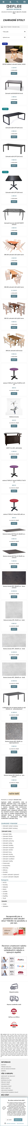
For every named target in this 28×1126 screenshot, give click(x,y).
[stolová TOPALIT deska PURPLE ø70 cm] (14, 381)
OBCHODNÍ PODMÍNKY (7, 1090)
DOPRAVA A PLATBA (6, 1080)
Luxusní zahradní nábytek (11, 877)
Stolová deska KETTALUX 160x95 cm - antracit (14, 534)
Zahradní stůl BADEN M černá (14, 93)
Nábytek (5, 887)
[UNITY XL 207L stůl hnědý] (14, 446)
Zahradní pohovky (8, 841)
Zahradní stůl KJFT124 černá (14, 156)
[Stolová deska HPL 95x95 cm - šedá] (14, 618)
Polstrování (6, 863)
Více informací (20, 1123)
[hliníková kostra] (14, 414)
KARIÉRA (3, 1070)
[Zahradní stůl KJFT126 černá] (14, 125)
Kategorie (4, 880)
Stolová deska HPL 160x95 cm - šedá (14, 648)
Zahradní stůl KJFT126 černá (14, 127)
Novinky (5, 885)
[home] (14, 9)
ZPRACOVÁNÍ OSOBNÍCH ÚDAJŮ (9, 1092)
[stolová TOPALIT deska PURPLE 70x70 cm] (14, 478)
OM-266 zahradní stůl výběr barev (14, 287)
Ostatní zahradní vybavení (11, 874)
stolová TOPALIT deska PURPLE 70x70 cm (14, 481)
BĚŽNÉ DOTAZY (5, 1078)
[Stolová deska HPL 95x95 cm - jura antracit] (14, 773)
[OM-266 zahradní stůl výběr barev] (14, 285)
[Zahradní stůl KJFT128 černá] (14, 190)
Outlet (4, 904)
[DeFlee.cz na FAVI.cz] (14, 1014)
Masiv (4, 889)
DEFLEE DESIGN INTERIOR (8, 1068)
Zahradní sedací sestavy (10, 826)
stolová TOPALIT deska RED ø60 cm (14, 514)
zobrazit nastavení (11, 1123)
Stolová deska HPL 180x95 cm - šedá (14, 677)
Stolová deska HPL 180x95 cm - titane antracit (14, 587)
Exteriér (4, 901)
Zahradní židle (7, 834)
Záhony (5, 870)
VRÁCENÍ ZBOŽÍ (5, 1084)
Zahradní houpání (8, 847)
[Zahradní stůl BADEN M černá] (14, 91)
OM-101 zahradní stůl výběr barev (14, 318)
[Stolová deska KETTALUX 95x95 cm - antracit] (14, 554)
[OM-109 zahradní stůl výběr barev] (14, 252)
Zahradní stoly (6, 831)
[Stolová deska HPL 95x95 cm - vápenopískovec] (14, 739)
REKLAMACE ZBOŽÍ (6, 1086)
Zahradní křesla (7, 836)
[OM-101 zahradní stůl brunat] (14, 348)
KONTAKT (3, 1064)
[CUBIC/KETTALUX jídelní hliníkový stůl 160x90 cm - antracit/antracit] (14, 705)
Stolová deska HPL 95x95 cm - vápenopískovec (14, 742)
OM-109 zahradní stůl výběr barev (14, 254)
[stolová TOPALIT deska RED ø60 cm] (14, 512)
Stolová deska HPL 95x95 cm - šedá (14, 620)
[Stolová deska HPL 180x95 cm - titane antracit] (14, 584)
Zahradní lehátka (8, 845)
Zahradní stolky (7, 843)
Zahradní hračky (8, 861)
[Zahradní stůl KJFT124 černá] (14, 154)
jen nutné (9, 1119)
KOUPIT (14, 73)
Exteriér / (10, 26)
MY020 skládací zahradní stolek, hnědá (14, 64)
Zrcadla (5, 894)
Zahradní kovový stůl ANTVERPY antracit (14, 223)
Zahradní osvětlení (8, 859)
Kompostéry (6, 865)
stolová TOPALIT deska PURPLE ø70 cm (14, 383)
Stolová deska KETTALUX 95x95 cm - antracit (14, 557)
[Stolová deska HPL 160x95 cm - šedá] (14, 646)
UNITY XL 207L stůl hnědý (14, 448)
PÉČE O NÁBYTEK (5, 1088)
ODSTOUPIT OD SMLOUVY (8, 1076)
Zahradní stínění (8, 850)
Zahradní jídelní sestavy (10, 828)
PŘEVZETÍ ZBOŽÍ (5, 1082)
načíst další (14, 794)
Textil (4, 898)
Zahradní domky (8, 854)
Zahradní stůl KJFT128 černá (14, 192)
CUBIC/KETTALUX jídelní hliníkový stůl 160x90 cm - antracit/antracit (14, 708)
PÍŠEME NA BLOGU (6, 1066)
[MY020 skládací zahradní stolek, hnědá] (14, 62)
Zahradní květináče (9, 856)
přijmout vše (18, 1119)
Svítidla (5, 891)
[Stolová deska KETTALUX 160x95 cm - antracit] (14, 532)
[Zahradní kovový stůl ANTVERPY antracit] (14, 221)
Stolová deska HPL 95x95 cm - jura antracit (14, 776)
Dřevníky (5, 868)
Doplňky (5, 896)
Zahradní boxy (7, 852)
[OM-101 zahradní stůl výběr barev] (14, 316)
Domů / (5, 26)
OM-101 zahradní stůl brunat (14, 350)
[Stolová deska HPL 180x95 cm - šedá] (14, 675)
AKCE (5, 882)
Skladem (5, 906)
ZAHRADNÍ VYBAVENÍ (9, 823)
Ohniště (5, 872)
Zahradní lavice (7, 838)
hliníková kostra (14, 417)
